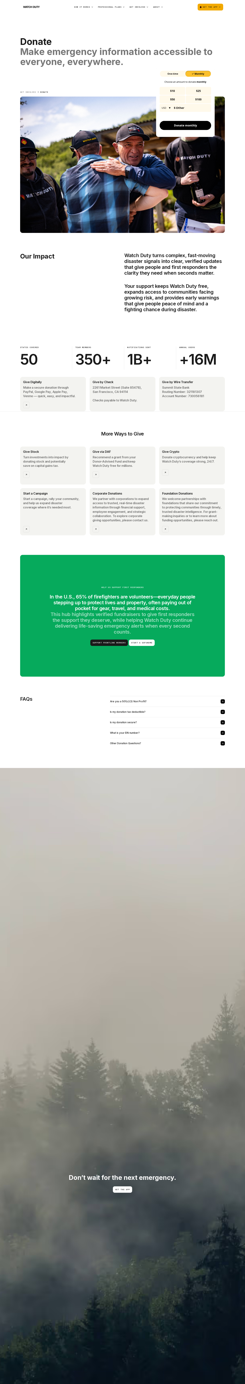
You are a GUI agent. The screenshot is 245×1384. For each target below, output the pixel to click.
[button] (84, 7)
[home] (31, 7)
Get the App (122, 1189)
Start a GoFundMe (142, 642)
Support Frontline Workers (109, 642)
